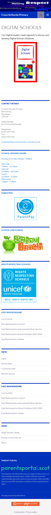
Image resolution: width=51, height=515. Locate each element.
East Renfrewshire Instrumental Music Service (21, 329)
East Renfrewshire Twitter (12, 339)
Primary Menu (47, 14)
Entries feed (6, 363)
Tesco (3, 442)
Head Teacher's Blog (10, 432)
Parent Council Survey (11, 437)
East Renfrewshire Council (13, 324)
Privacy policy (31, 512)
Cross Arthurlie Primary (14, 14)
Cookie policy (19, 512)
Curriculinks (6, 319)
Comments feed (8, 368)
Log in (4, 358)
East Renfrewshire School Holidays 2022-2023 (21, 334)
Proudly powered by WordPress (13, 495)
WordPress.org (8, 373)
